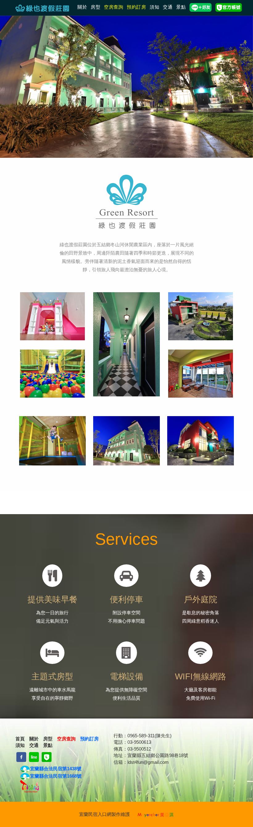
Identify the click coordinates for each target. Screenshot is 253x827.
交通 (167, 7)
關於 (82, 7)
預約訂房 (136, 7)
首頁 (20, 738)
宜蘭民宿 (88, 814)
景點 (181, 7)
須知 (154, 7)
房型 (95, 7)
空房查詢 (113, 7)
